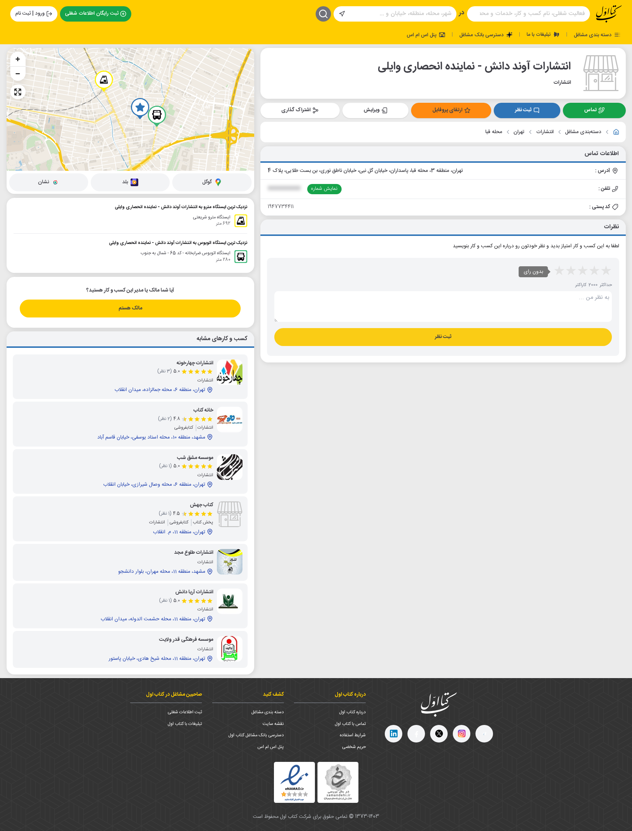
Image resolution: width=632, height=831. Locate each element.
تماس (590, 110)
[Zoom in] (18, 59)
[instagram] (461, 733)
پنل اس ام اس (422, 34)
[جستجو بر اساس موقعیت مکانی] (342, 14)
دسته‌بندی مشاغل (583, 132)
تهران (519, 132)
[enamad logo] (294, 782)
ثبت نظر (523, 110)
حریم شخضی (354, 747)
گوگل (207, 182)
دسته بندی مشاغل (593, 34)
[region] (130, 109)
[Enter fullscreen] (18, 91)
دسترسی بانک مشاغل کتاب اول (256, 735)
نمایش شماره (324, 188)
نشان (43, 182)
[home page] (609, 14)
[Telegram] (484, 733)
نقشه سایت (273, 723)
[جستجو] (323, 14)
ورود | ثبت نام (30, 13)
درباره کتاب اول (352, 712)
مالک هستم (130, 308)
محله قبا (493, 132)
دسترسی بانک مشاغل (482, 34)
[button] (140, 108)
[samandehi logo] (338, 782)
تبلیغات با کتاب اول (185, 723)
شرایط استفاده (353, 735)
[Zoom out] (18, 73)
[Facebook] (416, 733)
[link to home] (616, 132)
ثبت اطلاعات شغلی (185, 712)
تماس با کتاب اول (350, 723)
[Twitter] (439, 733)
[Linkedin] (393, 733)
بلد (125, 182)
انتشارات (545, 132)
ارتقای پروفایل (447, 110)
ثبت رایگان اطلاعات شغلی (91, 13)
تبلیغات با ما (539, 34)
